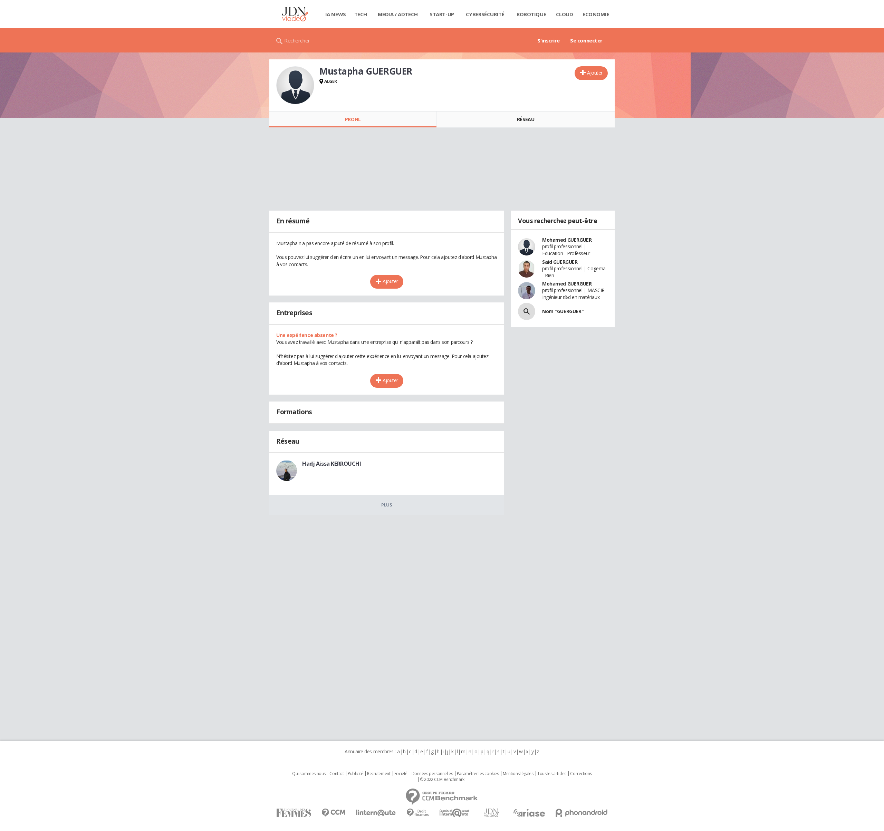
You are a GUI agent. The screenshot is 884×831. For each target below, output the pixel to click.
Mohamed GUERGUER (567, 239)
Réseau (525, 119)
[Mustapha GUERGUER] (295, 85)
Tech (360, 14)
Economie (596, 14)
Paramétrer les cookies (478, 773)
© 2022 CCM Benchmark (442, 779)
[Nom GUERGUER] (526, 311)
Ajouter (595, 72)
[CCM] (333, 813)
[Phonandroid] (582, 813)
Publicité (355, 773)
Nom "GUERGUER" (563, 311)
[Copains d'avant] (455, 813)
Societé (400, 773)
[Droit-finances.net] (417, 813)
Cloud (564, 14)
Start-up (442, 14)
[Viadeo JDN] (491, 813)
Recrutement (378, 773)
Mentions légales (518, 773)
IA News (335, 14)
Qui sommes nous (309, 773)
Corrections (581, 773)
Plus (386, 505)
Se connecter (586, 40)
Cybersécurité (485, 14)
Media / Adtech (398, 14)
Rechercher (297, 40)
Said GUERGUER (560, 262)
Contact (336, 773)
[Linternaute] (376, 813)
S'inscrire (548, 40)
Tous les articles (551, 773)
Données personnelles (432, 773)
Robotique (531, 14)
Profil (353, 119)
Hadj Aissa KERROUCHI (331, 463)
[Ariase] (529, 812)
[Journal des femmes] (293, 813)
